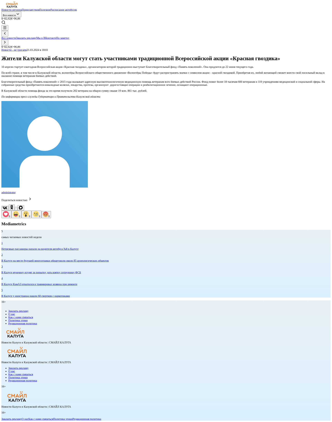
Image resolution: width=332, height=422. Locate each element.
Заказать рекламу (26, 38)
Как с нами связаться (20, 317)
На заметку (62, 38)
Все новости (9, 15)
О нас (11, 314)
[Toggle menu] (4, 28)
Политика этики (18, 320)
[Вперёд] (4, 42)
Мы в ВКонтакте (46, 38)
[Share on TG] (16, 209)
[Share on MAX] (20, 208)
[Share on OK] (12, 208)
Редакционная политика (22, 323)
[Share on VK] (5, 208)
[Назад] (4, 34)
